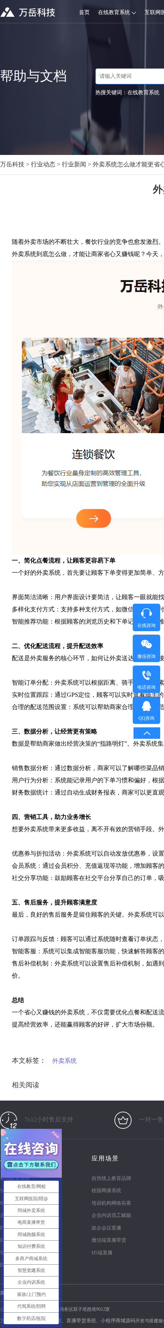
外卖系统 (64, 1060)
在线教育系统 (115, 12)
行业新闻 (74, 164)
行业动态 (43, 164)
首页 (84, 12)
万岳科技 (12, 164)
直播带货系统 (81, 1320)
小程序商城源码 (118, 1320)
